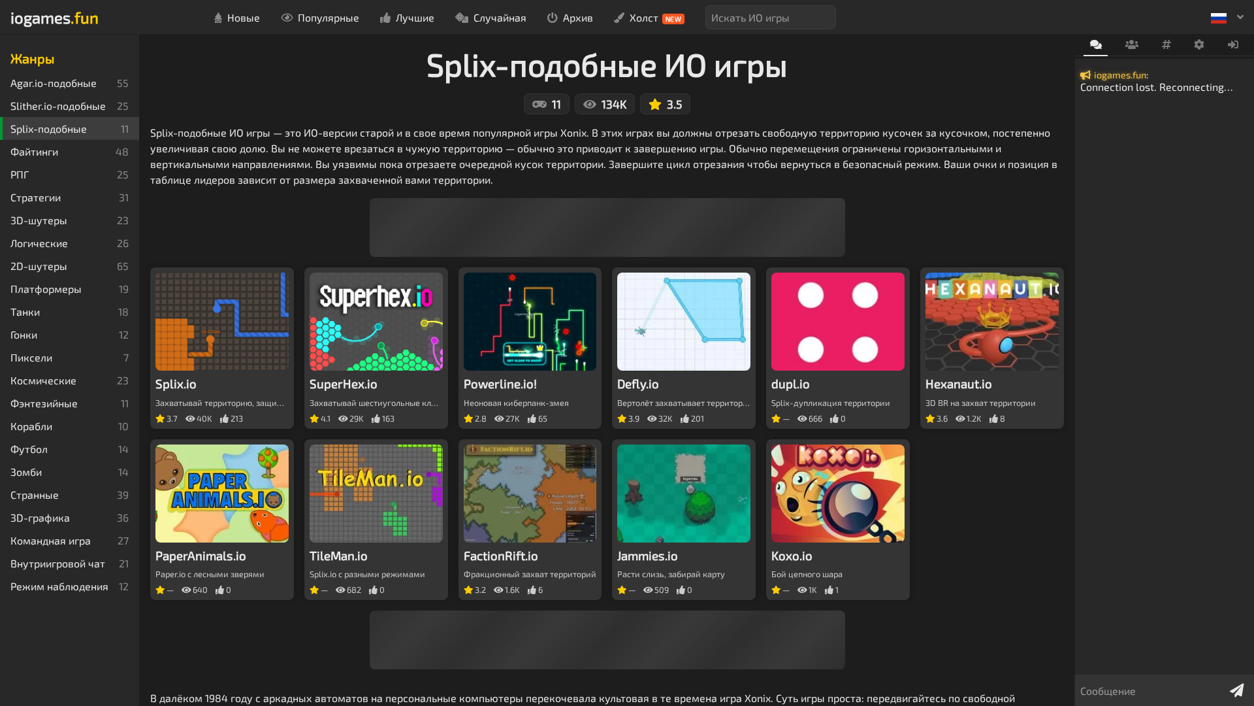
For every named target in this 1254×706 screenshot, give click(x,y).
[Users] (1131, 45)
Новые (243, 17)
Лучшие (415, 17)
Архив (578, 17)
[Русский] (1227, 17)
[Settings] (1199, 45)
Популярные (328, 17)
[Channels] (1166, 45)
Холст (656, 17)
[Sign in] (1233, 45)
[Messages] (1096, 45)
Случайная (500, 17)
